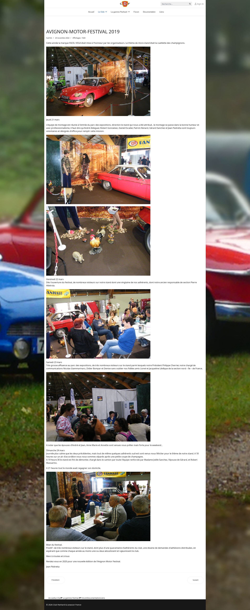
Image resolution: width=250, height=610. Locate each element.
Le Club (101, 12)
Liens (161, 12)
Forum (136, 12)
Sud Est (49, 38)
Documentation (149, 12)
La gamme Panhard (119, 12)
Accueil (91, 12)
